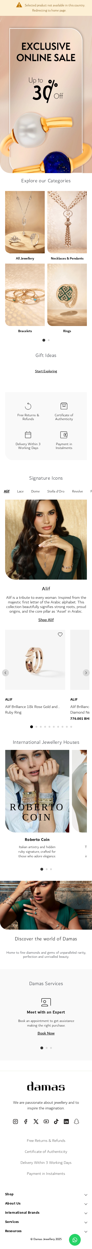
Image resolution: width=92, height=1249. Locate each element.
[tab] (43, 340)
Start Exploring (46, 371)
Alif (9, 699)
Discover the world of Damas (46, 939)
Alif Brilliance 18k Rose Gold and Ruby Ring (31, 710)
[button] (60, 635)
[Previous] (5, 672)
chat (75, 1240)
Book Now (46, 1033)
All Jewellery (25, 258)
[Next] (86, 672)
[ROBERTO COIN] (37, 830)
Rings (67, 331)
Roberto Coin (37, 839)
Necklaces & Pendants (67, 258)
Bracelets (25, 331)
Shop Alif (46, 619)
